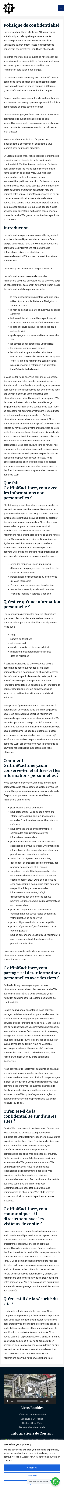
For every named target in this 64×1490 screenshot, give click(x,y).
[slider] (27, 1401)
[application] (30, 1389)
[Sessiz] (47, 1401)
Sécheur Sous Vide (32, 1423)
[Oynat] (7, 1401)
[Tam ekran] (51, 1401)
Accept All (32, 1467)
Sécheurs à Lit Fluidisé (32, 1418)
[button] (30, 1389)
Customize (32, 1475)
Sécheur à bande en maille (32, 1427)
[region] (32, 1465)
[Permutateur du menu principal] (61, 8)
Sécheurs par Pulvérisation (32, 1414)
